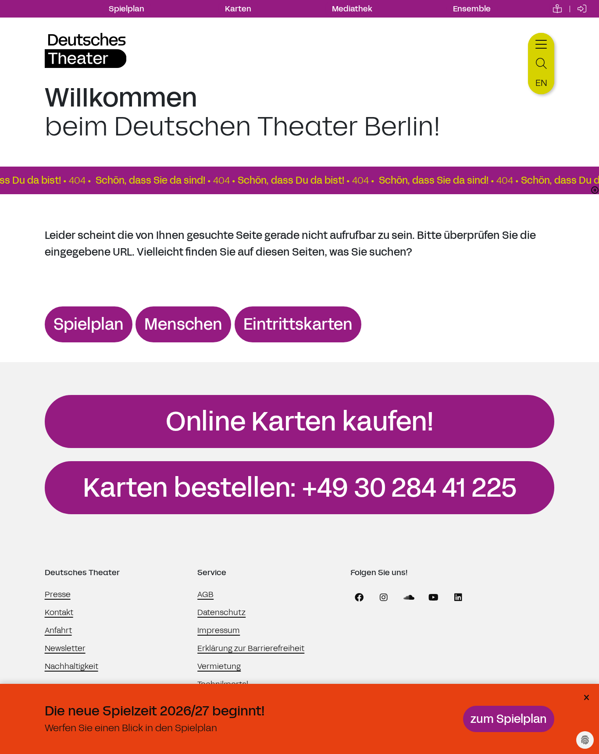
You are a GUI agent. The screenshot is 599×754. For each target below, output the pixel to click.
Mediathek (352, 8)
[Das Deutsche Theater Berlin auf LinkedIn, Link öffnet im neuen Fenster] (458, 597)
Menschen (183, 324)
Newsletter (65, 648)
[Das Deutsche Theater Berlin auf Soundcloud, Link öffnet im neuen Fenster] (408, 597)
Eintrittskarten (298, 324)
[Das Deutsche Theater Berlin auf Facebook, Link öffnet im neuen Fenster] (359, 597)
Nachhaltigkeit (71, 666)
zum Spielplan (509, 719)
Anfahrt (58, 630)
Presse (58, 594)
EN (541, 83)
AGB (205, 594)
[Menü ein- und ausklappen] (541, 43)
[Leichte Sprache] (557, 9)
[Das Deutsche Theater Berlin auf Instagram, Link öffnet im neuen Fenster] (383, 597)
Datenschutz (221, 612)
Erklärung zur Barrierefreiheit (250, 648)
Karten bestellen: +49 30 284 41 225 (300, 487)
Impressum (218, 630)
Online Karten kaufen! (300, 421)
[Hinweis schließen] (586, 697)
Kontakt (59, 612)
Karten (238, 8)
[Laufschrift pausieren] (595, 190)
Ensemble (472, 8)
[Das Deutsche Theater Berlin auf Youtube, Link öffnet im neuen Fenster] (433, 597)
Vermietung (219, 666)
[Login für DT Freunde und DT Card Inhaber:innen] (582, 9)
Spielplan (126, 8)
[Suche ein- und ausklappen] (541, 63)
